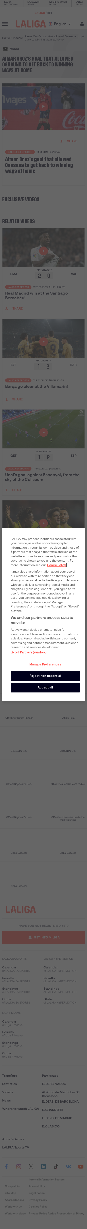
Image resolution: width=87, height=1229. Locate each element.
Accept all (45, 687)
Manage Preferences (45, 664)
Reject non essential (45, 675)
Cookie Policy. (56, 565)
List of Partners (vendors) (29, 652)
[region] (43, 614)
